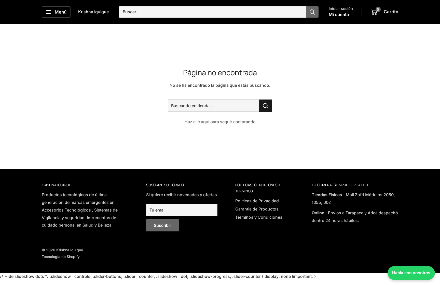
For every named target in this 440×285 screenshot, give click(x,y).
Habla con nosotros (411, 273)
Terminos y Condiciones (258, 217)
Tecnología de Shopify (61, 256)
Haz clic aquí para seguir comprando (220, 121)
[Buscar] (312, 12)
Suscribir (162, 225)
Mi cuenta (339, 14)
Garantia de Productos (257, 209)
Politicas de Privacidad (257, 200)
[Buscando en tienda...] (265, 106)
